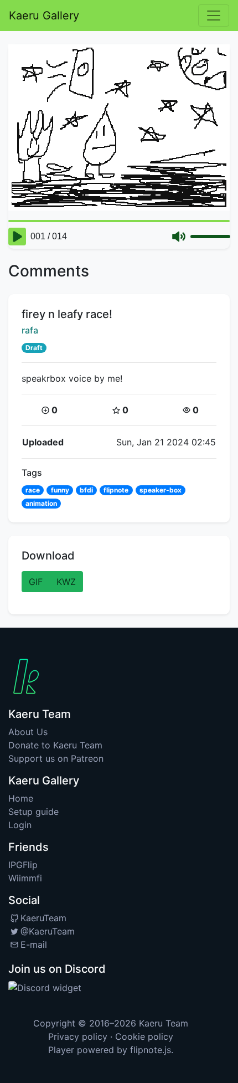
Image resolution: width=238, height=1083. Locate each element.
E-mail (33, 944)
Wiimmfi (25, 878)
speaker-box (160, 490)
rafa (30, 330)
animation (41, 503)
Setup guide (33, 811)
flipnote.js (150, 1049)
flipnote (116, 490)
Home (20, 798)
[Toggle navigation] (213, 15)
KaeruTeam (43, 917)
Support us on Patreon (56, 758)
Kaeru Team (163, 1023)
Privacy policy (77, 1036)
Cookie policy (144, 1036)
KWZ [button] (66, 581)
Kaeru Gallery (44, 15)
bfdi (86, 490)
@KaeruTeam (47, 931)
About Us (28, 731)
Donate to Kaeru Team (55, 745)
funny (60, 490)
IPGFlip (23, 864)
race (32, 490)
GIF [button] (36, 581)
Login (20, 824)
